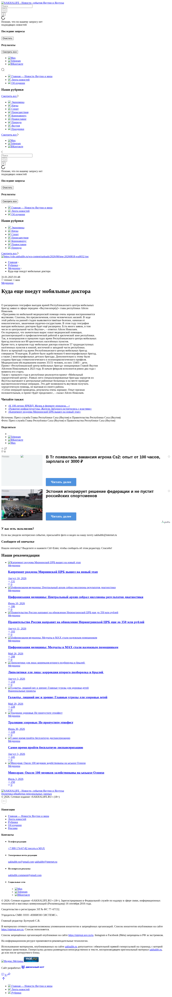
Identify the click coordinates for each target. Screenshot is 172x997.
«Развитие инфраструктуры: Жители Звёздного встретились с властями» (50, 408)
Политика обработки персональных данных (26, 793)
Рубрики (13, 265)
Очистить (7, 38)
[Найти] (4, 10)
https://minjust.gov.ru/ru (80, 935)
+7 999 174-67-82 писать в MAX (26, 848)
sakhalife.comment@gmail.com (24, 875)
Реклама (12, 828)
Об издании (18, 83)
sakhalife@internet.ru (46, 861)
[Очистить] (3, 14)
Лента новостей (20, 79)
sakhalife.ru (71, 946)
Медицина (14, 268)
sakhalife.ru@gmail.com (21, 861)
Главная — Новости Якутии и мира (31, 76)
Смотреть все (10, 52)
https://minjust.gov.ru (12, 929)
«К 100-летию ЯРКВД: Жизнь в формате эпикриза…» (39, 405)
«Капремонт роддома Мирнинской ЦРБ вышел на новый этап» (44, 411)
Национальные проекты (22, 690)
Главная (12, 262)
